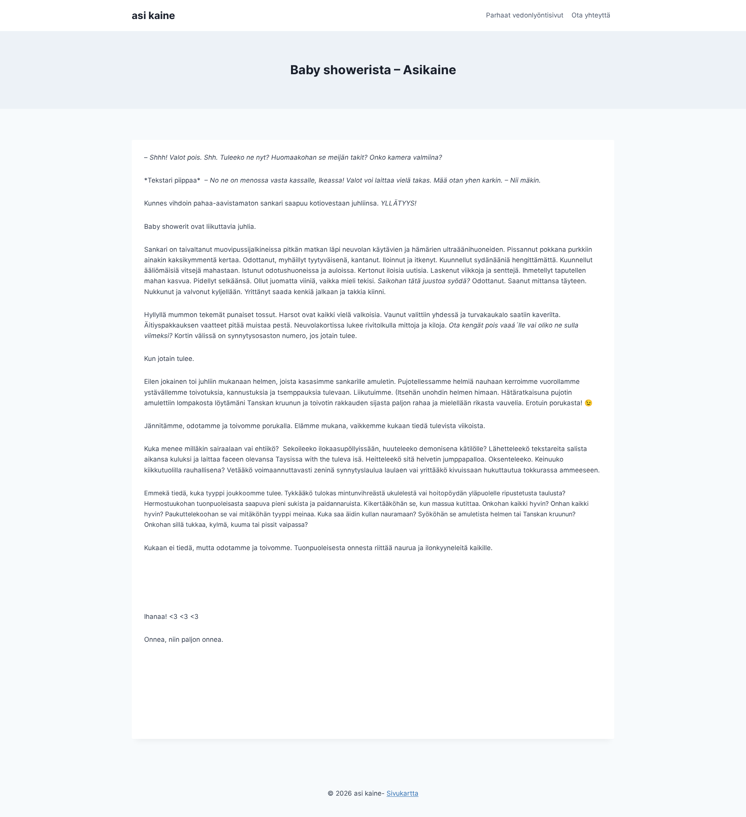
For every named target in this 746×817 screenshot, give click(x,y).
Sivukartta (402, 793)
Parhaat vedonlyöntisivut (524, 15)
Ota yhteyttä (591, 15)
